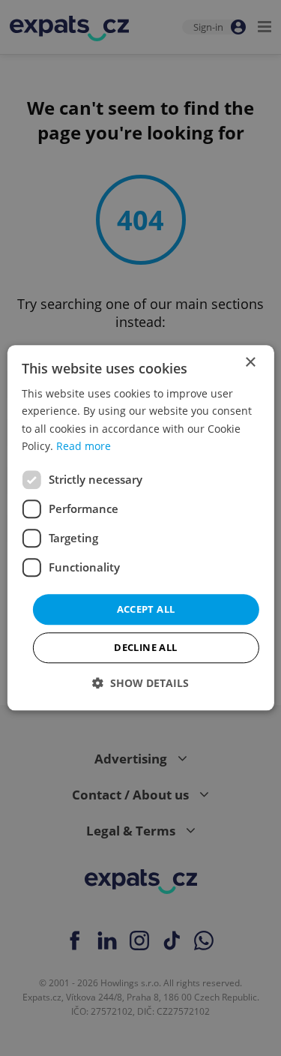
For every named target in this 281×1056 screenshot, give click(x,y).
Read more (83, 446)
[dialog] (140, 527)
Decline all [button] (145, 648)
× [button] (250, 362)
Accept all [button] (146, 609)
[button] (140, 683)
